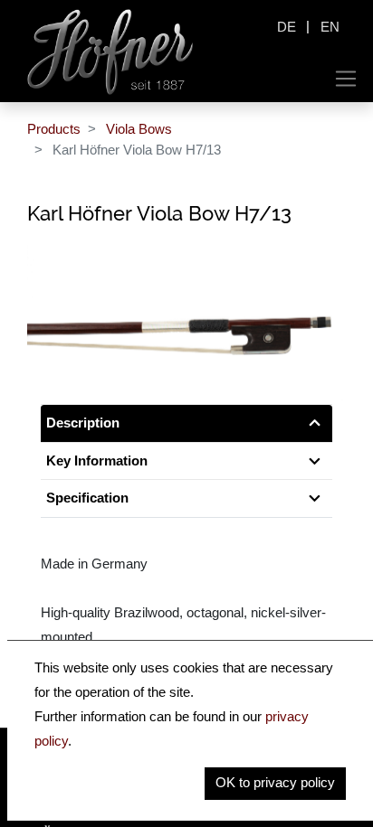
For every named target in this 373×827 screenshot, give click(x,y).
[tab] (186, 498)
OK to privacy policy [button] (275, 782)
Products (54, 128)
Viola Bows (139, 128)
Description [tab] (83, 422)
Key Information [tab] (97, 460)
